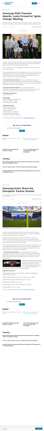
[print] (40, 30)
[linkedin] (20, 30)
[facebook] (18, 30)
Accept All (38, 428)
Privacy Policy (4, 429)
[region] (22, 428)
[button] (3, 3)
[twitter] (22, 30)
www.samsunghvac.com (29, 117)
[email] (25, 30)
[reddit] (23, 30)
